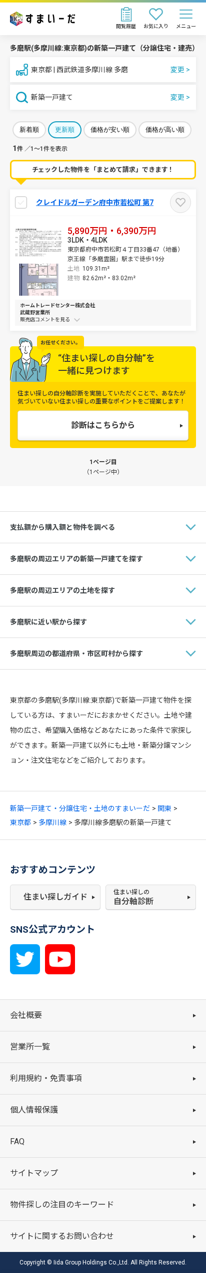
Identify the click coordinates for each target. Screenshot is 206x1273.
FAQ (17, 1141)
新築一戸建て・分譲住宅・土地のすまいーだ (80, 808)
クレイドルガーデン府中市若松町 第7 (95, 202)
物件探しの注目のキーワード (62, 1204)
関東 (165, 808)
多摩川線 (52, 822)
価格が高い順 (165, 129)
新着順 (29, 129)
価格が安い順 (110, 129)
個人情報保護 (34, 1110)
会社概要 (26, 1015)
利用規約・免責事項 (46, 1078)
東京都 (20, 822)
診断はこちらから (103, 425)
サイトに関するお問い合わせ (62, 1236)
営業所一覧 (30, 1046)
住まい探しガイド (56, 897)
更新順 (64, 129)
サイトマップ (34, 1173)
